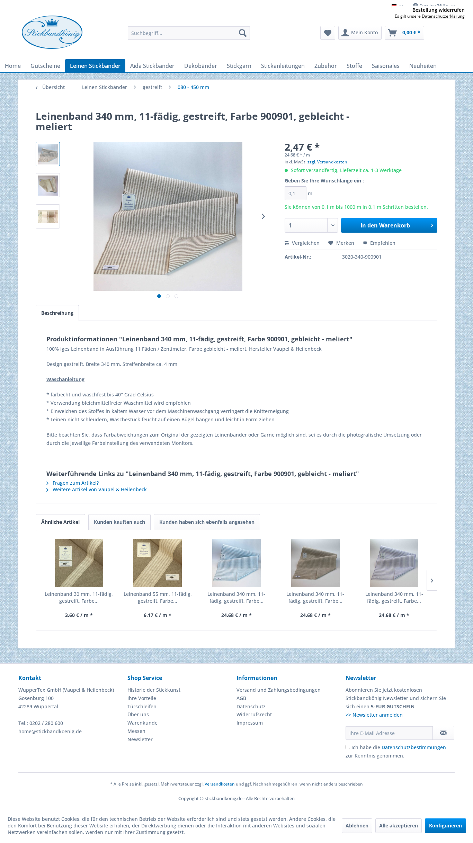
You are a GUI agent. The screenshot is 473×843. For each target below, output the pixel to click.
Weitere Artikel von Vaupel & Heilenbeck (99, 489)
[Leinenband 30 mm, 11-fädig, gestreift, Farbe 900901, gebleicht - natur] (79, 563)
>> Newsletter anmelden (374, 714)
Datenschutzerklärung (443, 16)
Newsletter (140, 739)
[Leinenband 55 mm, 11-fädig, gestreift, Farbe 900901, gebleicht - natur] (158, 563)
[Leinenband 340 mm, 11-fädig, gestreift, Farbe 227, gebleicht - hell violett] (394, 563)
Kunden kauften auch (119, 522)
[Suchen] (242, 33)
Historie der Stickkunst (153, 690)
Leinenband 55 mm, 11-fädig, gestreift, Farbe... (158, 597)
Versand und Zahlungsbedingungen (279, 690)
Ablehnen (357, 825)
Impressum (250, 722)
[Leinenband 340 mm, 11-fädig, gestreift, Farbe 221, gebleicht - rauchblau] (236, 563)
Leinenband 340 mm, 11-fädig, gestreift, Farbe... (236, 597)
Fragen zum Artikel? (75, 482)
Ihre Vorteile (141, 698)
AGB (241, 698)
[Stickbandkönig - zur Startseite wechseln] (52, 32)
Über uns (138, 714)
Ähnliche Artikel (60, 522)
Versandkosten (220, 784)
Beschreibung (57, 313)
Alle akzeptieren (398, 825)
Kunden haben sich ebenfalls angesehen (207, 522)
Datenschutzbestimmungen (414, 747)
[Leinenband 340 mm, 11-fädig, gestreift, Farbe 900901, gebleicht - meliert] (315, 563)
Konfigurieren (445, 825)
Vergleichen (305, 243)
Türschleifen (142, 706)
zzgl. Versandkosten (327, 162)
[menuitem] (189, 33)
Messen (136, 731)
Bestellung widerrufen (438, 10)
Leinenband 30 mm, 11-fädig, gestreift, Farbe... (79, 597)
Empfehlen (382, 243)
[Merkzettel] (327, 33)
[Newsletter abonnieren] (443, 733)
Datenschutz (251, 706)
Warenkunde (142, 722)
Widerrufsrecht (254, 714)
